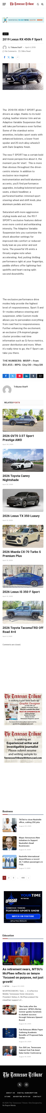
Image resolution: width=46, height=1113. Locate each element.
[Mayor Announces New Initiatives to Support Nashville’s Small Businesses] (10, 843)
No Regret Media (9, 1105)
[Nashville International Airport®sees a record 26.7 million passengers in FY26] (10, 862)
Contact (37, 1096)
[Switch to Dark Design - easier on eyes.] (38, 4)
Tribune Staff (16, 47)
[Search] (42, 4)
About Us (10, 1093)
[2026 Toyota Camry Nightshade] (23, 460)
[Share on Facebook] (4, 57)
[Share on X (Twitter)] (8, 57)
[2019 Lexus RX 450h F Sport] (23, 76)
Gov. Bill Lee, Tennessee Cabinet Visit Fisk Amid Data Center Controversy (30, 1050)
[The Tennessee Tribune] (22, 4)
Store (7, 1096)
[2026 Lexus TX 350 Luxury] (23, 500)
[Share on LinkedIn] (13, 57)
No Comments (11, 51)
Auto (6, 34)
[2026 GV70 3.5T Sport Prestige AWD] (23, 420)
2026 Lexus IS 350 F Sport (21, 592)
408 (23, 878)
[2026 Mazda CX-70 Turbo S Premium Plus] (23, 536)
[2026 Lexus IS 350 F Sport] (23, 576)
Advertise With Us (21, 1096)
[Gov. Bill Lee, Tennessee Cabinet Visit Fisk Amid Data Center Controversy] (10, 1051)
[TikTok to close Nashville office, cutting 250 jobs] (10, 825)
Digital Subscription (27, 1093)
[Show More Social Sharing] (18, 57)
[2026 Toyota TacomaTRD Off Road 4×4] (23, 612)
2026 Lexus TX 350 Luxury (21, 516)
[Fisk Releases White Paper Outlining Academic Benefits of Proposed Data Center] (10, 1033)
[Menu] (4, 4)
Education (8, 964)
